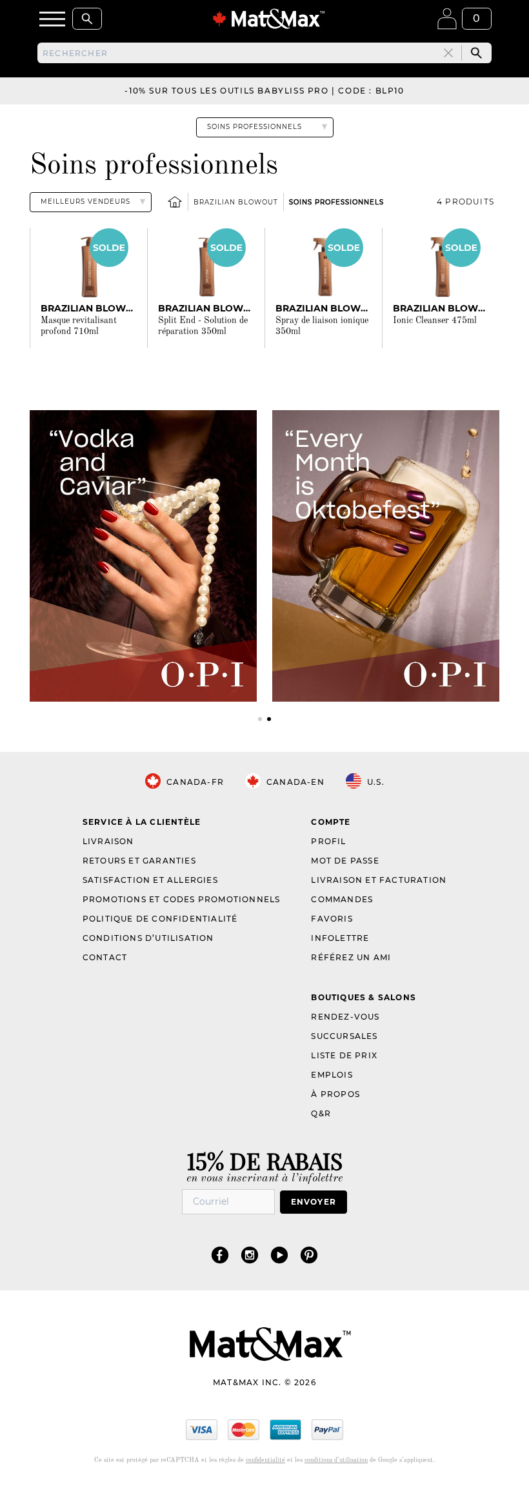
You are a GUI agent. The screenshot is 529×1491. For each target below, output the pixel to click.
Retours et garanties (139, 860)
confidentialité (265, 1460)
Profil (328, 841)
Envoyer (313, 1202)
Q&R (321, 1113)
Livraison (108, 841)
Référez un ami (351, 957)
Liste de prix (344, 1055)
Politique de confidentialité (160, 918)
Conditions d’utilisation (148, 938)
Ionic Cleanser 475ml (435, 320)
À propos (335, 1094)
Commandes (342, 899)
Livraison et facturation (378, 880)
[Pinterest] (309, 1254)
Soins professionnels (336, 202)
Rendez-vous (345, 1017)
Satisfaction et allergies (150, 880)
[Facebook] (220, 1254)
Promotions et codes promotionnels (182, 899)
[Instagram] (249, 1254)
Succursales (344, 1036)
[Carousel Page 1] (260, 719)
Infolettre (340, 938)
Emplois (331, 1075)
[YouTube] (279, 1254)
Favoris (331, 918)
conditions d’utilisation (336, 1460)
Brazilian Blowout (236, 202)
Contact (105, 957)
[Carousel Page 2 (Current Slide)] (269, 719)
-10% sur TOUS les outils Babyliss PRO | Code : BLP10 (264, 90)
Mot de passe (345, 860)
